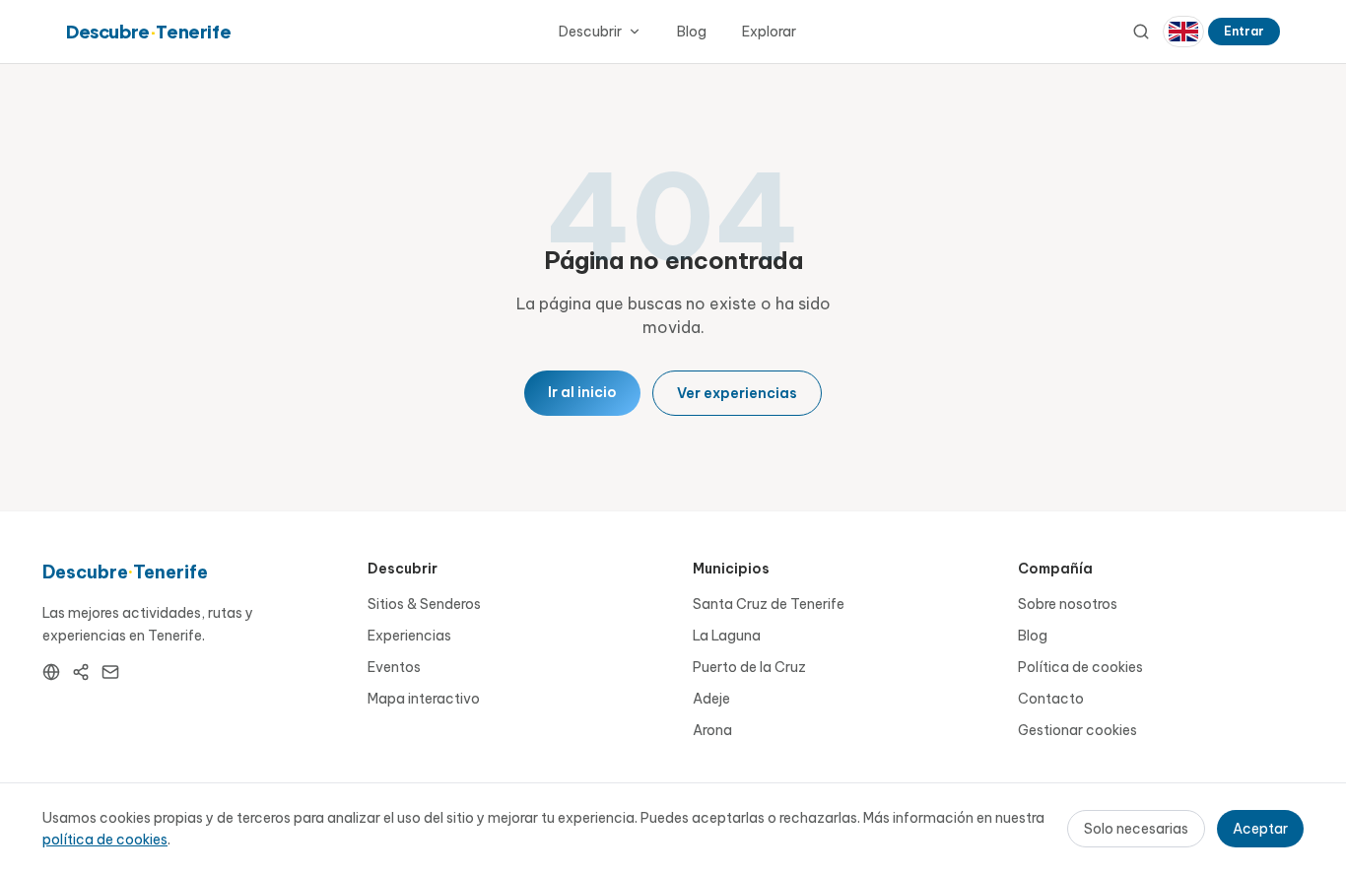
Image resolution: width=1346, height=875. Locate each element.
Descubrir (590, 31)
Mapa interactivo (424, 698)
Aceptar (1260, 829)
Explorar (769, 31)
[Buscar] (1141, 31)
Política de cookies (1080, 667)
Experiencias (409, 635)
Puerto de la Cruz (749, 667)
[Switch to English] (1183, 31)
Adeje (711, 698)
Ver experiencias (737, 393)
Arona (712, 730)
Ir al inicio (582, 392)
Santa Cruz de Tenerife (768, 604)
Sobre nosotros (1067, 604)
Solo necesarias (1136, 829)
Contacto (1051, 698)
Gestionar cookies (1077, 730)
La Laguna (727, 635)
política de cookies (105, 839)
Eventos (394, 667)
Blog (692, 31)
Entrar (1244, 31)
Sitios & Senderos (424, 604)
